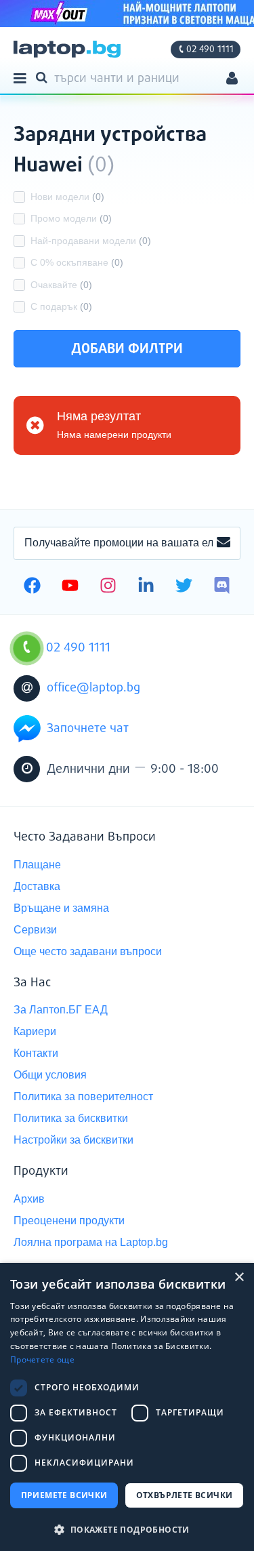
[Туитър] (183, 587)
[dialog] (127, 1407)
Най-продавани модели (90, 240)
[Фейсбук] (32, 587)
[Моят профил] (232, 79)
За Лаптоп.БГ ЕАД (61, 1009)
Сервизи (35, 929)
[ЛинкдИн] (145, 587)
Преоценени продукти (69, 1220)
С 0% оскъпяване (76, 262)
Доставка (37, 886)
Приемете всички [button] (64, 1495)
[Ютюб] (70, 587)
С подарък (61, 306)
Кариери (35, 1031)
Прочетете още (42, 1359)
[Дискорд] (221, 587)
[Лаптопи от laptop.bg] (67, 49)
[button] (127, 1529)
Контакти (36, 1053)
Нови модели (67, 196)
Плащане (37, 864)
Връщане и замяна (61, 908)
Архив (29, 1199)
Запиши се (223, 543)
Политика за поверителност (83, 1096)
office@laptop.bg (93, 688)
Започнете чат (88, 728)
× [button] (239, 1277)
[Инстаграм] (108, 587)
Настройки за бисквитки (73, 1140)
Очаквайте (61, 284)
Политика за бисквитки (71, 1118)
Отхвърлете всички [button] (184, 1495)
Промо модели (71, 218)
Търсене (44, 76)
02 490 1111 (210, 49)
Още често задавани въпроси (88, 951)
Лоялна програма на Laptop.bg (91, 1242)
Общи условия (50, 1075)
